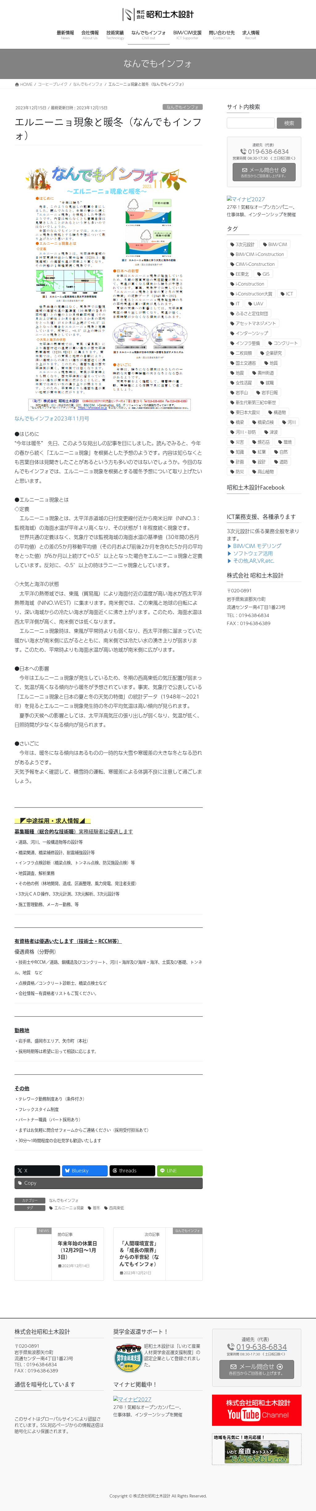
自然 (284, 452)
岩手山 (242, 392)
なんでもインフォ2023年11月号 (52, 418)
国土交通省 (246, 363)
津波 (274, 432)
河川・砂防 (246, 432)
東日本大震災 (248, 412)
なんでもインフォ (183, 107)
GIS (266, 274)
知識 (240, 452)
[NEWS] (33, 1250)
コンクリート (286, 343)
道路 (284, 461)
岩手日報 (270, 392)
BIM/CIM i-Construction (260, 254)
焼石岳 (264, 442)
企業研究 (274, 353)
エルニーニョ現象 (69, 1208)
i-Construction (250, 284)
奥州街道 (266, 372)
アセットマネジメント (256, 323)
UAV (258, 303)
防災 (240, 471)
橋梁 (240, 422)
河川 (292, 422)
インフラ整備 (248, 343)
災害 (240, 442)
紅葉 (262, 452)
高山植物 (266, 471)
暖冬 (96, 1208)
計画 (240, 461)
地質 (274, 363)
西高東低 (116, 1208)
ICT (289, 293)
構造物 (280, 412)
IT (238, 303)
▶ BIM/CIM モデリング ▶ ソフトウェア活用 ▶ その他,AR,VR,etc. (254, 553)
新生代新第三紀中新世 (256, 402)
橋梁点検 (266, 422)
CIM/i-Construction (255, 264)
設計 (262, 461)
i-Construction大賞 (254, 293)
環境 (288, 442)
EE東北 (242, 274)
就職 (270, 382)
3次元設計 (245, 244)
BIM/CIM (277, 244)
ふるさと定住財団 (252, 313)
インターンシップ (252, 333)
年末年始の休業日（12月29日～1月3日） (77, 1250)
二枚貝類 (244, 353)
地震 (240, 372)
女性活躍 (244, 382)
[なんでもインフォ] (184, 1250)
